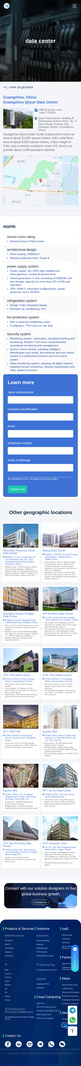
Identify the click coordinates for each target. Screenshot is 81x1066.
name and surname (21, 392)
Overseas (66, 939)
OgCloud (40, 1003)
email (11, 426)
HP (6, 992)
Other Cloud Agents (45, 1018)
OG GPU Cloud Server (46, 1007)
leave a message (19, 460)
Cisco (7, 981)
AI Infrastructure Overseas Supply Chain (19, 1018)
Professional (42, 948)
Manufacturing (43, 941)
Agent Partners (68, 964)
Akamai (8, 952)
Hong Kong (67, 935)
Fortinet (8, 977)
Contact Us (67, 1026)
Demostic (66, 942)
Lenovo (8, 974)
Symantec (9, 956)
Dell (6, 970)
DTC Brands (42, 952)
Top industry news (70, 985)
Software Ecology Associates (69, 968)
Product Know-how (70, 996)
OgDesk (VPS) (43, 984)
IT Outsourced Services (47, 970)
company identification (23, 409)
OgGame (40, 988)
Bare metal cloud (44, 1014)
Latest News (67, 988)
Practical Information (71, 992)
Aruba (7, 1000)
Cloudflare (9, 948)
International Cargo (45, 956)
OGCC (8, 944)
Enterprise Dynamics (71, 1000)
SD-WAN (8, 941)
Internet (40, 944)
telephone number (20, 443)
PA (6, 989)
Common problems (70, 1003)
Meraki (8, 985)
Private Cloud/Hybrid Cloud (48, 1011)
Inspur (7, 996)
